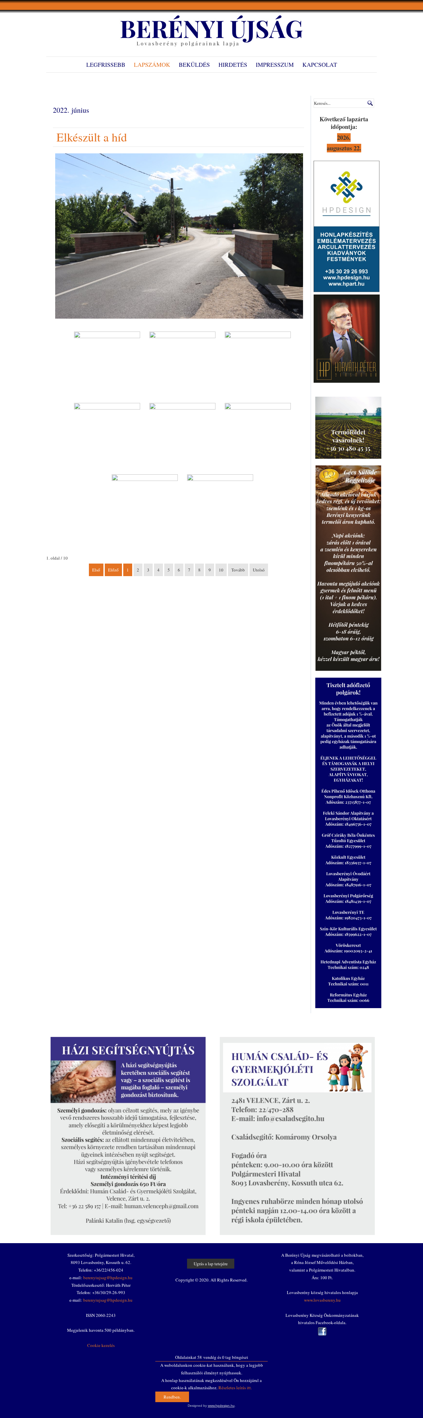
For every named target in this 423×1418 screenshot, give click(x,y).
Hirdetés (232, 64)
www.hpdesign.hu (221, 1405)
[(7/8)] (144, 507)
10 (221, 570)
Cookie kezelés (101, 1345)
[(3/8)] (257, 364)
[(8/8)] (220, 507)
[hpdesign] (347, 291)
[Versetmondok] (347, 381)
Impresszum (275, 64)
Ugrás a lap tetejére (211, 1264)
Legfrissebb (105, 64)
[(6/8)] (257, 436)
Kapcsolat (319, 64)
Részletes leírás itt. (235, 1388)
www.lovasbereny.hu (322, 1300)
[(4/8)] (107, 436)
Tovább (238, 570)
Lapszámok (152, 64)
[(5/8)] (182, 436)
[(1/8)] (107, 364)
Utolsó (259, 570)
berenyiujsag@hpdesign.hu (108, 1277)
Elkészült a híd (92, 137)
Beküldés (194, 64)
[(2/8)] (182, 364)
